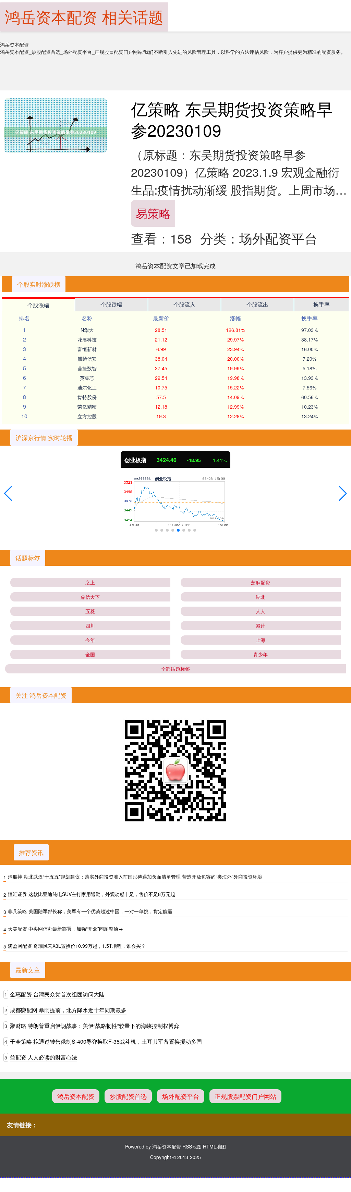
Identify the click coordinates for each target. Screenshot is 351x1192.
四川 (90, 625)
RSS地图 (192, 1146)
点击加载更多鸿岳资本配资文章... (175, 265)
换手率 (321, 304)
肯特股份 (87, 397)
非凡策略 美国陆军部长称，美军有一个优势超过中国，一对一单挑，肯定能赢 (90, 911)
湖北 (260, 596)
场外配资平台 (180, 1096)
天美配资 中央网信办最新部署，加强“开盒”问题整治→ (65, 928)
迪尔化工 (87, 387)
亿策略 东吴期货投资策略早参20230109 (232, 119)
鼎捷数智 (87, 368)
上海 (260, 639)
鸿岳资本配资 (75, 1096)
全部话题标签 (175, 668)
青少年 (260, 654)
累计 (260, 625)
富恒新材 (87, 349)
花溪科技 (87, 339)
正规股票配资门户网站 (245, 1096)
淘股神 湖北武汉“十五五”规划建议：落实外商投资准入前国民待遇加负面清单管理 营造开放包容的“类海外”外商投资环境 (135, 876)
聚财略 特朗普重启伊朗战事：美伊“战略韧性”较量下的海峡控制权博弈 (94, 1026)
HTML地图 (214, 1146)
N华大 (87, 329)
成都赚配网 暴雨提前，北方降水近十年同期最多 (68, 1010)
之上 (90, 582)
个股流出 (257, 304)
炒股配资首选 (128, 1096)
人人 (260, 611)
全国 (90, 654)
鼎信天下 (90, 596)
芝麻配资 (260, 582)
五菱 (90, 611)
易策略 (153, 212)
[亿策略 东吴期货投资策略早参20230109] (55, 132)
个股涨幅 (38, 305)
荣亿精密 (87, 406)
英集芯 (87, 377)
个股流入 (184, 304)
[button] (8, 493)
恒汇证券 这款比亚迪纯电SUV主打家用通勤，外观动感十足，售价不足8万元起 (91, 894)
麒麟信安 (87, 358)
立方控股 (87, 416)
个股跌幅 (111, 304)
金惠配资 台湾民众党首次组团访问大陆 (57, 994)
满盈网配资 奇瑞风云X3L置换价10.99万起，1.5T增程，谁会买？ (77, 945)
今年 (90, 639)
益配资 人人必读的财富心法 (43, 1057)
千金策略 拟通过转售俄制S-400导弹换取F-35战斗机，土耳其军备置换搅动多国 (106, 1041)
